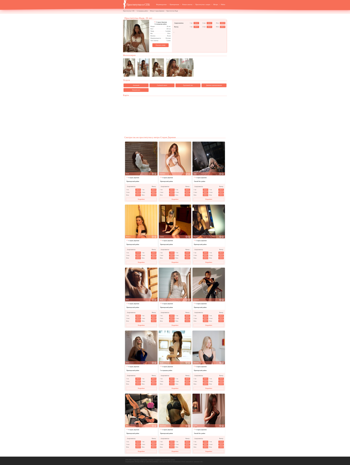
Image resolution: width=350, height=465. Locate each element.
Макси (128, 425)
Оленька (162, 173)
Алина (162, 236)
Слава (195, 425)
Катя (127, 173)
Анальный (136, 85)
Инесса (128, 236)
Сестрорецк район (142, 11)
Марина (195, 236)
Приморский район (132, 181)
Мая (194, 173)
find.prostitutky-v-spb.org (156, 461)
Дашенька (163, 425)
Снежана (196, 299)
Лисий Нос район (199, 181)
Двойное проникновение (214, 85)
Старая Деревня (161, 22)
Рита (127, 362)
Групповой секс (188, 85)
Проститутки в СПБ (138, 4)
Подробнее (141, 199)
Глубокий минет (162, 85)
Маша (161, 362)
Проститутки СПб (128, 11)
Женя (161, 299)
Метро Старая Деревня (157, 11)
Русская (168, 38)
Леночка (196, 362)
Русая (169, 36)
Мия (127, 299)
